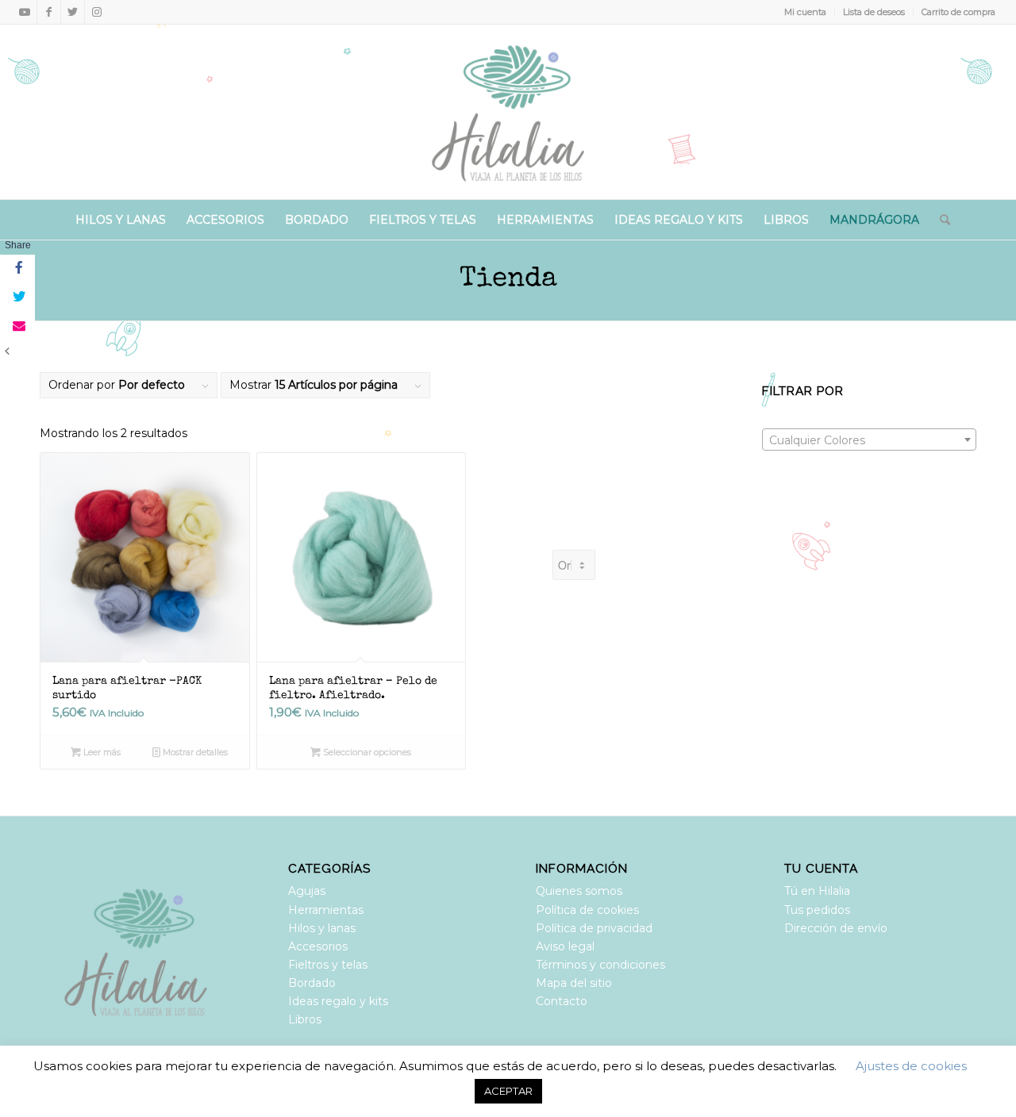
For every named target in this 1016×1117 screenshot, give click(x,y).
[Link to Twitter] (72, 12)
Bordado (312, 983)
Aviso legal (565, 946)
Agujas (306, 891)
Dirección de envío (835, 928)
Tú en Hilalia (817, 891)
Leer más (101, 752)
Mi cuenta (805, 11)
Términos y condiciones (600, 965)
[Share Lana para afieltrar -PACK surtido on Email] (17, 326)
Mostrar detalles (194, 752)
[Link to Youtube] (25, 12)
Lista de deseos (874, 11)
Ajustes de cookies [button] (911, 1065)
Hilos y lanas (322, 928)
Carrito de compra (958, 11)
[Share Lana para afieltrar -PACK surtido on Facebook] (17, 269)
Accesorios (318, 946)
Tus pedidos (817, 910)
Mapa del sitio (574, 983)
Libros (304, 1019)
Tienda (508, 280)
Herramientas (326, 910)
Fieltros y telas (328, 965)
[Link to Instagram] (97, 12)
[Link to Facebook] (48, 12)
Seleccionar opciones (366, 752)
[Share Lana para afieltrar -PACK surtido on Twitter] (17, 297)
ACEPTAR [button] (508, 1090)
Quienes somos (579, 891)
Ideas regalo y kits (338, 1001)
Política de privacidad (594, 928)
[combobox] (869, 439)
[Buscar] (939, 220)
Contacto (561, 1001)
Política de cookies (587, 910)
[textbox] (869, 440)
